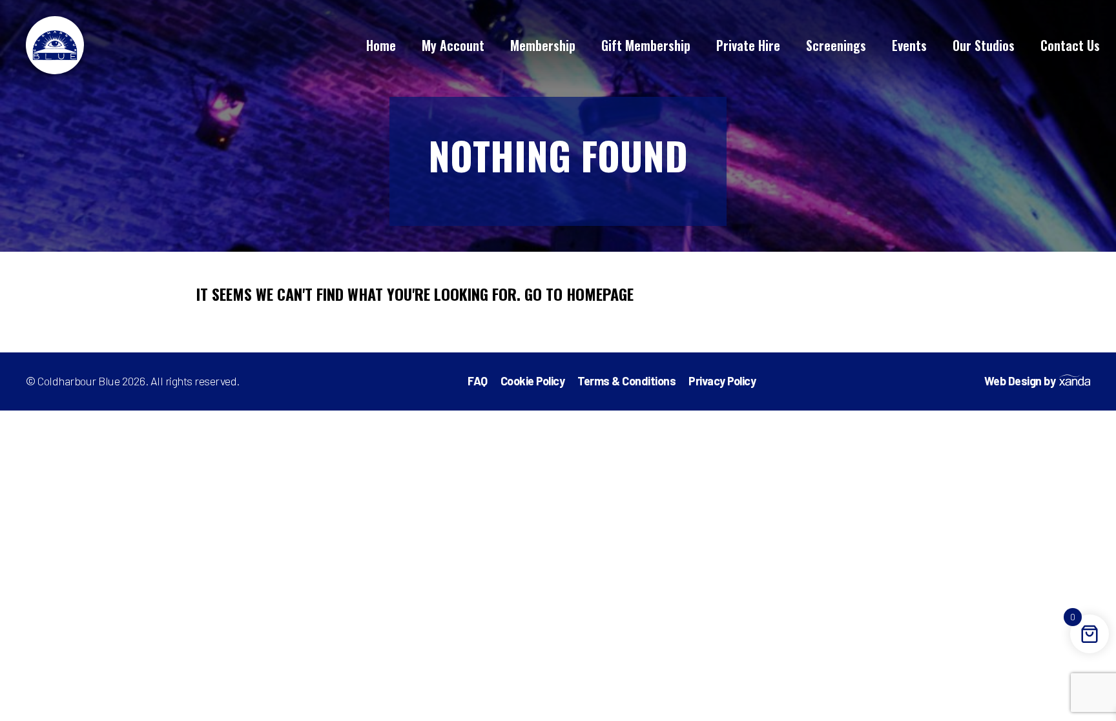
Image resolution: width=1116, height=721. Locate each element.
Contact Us (1070, 45)
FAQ (478, 381)
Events (909, 45)
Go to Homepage (579, 293)
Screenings (836, 45)
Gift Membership (645, 45)
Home (381, 45)
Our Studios (984, 45)
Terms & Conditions (626, 381)
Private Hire (748, 45)
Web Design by (1020, 381)
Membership (542, 45)
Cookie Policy (533, 381)
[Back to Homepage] (55, 45)
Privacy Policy (722, 381)
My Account (453, 45)
